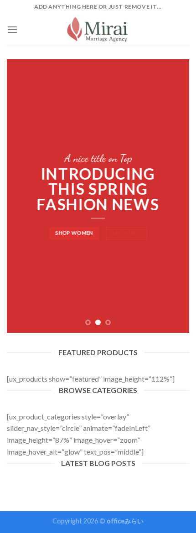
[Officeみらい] (98, 29)
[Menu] (12, 29)
